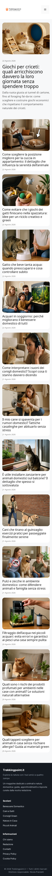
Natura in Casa (10, 820)
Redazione (8, 844)
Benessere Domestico (13, 806)
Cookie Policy (9, 858)
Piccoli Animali (10, 825)
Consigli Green (10, 816)
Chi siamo (8, 839)
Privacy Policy (9, 854)
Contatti (7, 849)
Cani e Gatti (8, 811)
